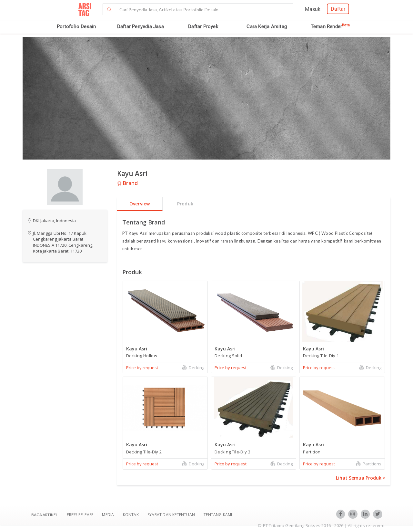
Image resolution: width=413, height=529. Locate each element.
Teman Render (330, 26)
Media (108, 514)
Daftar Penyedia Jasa (140, 26)
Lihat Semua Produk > (360, 478)
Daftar (338, 9)
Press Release (79, 514)
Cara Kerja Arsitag (267, 26)
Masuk (312, 9)
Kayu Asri (132, 173)
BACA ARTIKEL (44, 514)
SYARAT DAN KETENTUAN (171, 514)
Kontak (131, 514)
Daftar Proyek (203, 26)
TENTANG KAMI (218, 514)
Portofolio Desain (76, 26)
